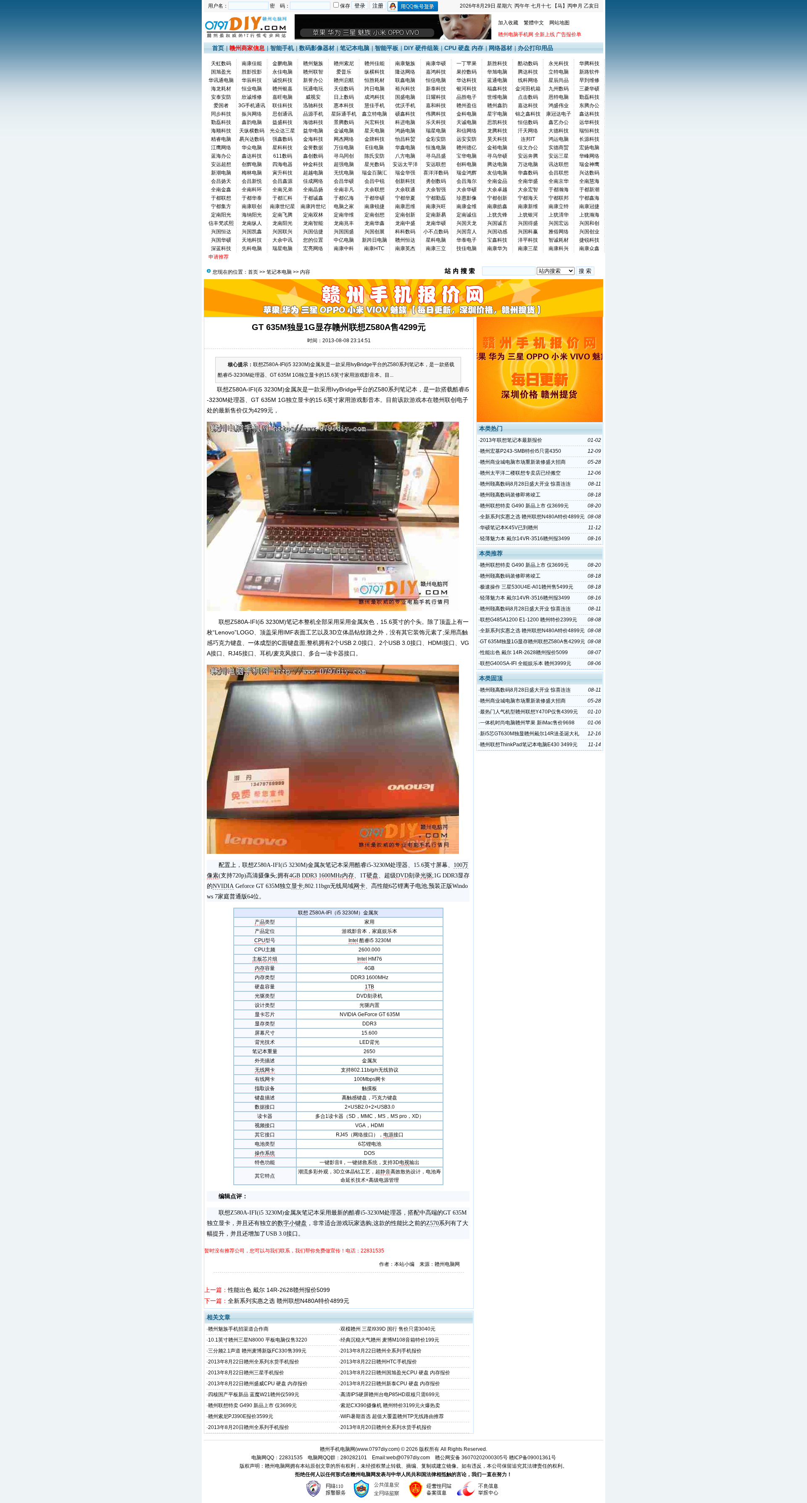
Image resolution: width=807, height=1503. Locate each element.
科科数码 (405, 232)
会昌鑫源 (282, 181)
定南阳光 (221, 215)
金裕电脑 (497, 148)
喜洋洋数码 (435, 173)
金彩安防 (436, 139)
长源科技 (589, 139)
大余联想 (374, 190)
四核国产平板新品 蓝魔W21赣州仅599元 (253, 1394)
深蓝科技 (221, 248)
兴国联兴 (282, 232)
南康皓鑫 (497, 206)
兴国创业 (589, 232)
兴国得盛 (528, 223)
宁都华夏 (405, 198)
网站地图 (559, 23)
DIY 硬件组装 (421, 48)
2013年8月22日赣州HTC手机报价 (378, 1362)
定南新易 (436, 215)
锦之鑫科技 (528, 114)
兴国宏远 (559, 223)
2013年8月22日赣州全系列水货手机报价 (253, 1362)
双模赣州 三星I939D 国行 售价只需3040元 (387, 1329)
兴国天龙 (466, 223)
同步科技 (221, 114)
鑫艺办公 (559, 122)
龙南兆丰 (344, 223)
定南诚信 (466, 215)
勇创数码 (436, 181)
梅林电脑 (252, 173)
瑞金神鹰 (589, 164)
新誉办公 (313, 80)
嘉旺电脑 (282, 97)
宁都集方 (221, 206)
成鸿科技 (374, 97)
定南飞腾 (282, 215)
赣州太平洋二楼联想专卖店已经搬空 (520, 473)
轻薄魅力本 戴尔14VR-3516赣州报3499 (525, 539)
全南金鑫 (221, 190)
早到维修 (589, 80)
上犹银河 (528, 215)
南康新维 (528, 206)
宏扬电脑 (589, 148)
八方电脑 (405, 156)
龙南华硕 (436, 223)
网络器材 (500, 48)
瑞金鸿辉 (466, 173)
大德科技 (559, 131)
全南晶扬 (313, 190)
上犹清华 (559, 215)
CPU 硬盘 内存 (463, 48)
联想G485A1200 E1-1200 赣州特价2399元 (528, 620)
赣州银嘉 (282, 89)
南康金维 (466, 206)
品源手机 (313, 114)
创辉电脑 (252, 164)
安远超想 (221, 164)
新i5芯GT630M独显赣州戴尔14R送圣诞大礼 (529, 734)
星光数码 (374, 164)
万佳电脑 (344, 148)
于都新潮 (589, 190)
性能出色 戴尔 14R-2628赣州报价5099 (279, 1289)
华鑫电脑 (405, 148)
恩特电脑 (559, 97)
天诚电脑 (466, 122)
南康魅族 (405, 63)
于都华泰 (252, 198)
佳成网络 (313, 181)
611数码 (282, 156)
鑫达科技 (589, 114)
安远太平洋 (405, 164)
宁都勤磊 (436, 198)
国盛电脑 (405, 97)
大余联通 (405, 190)
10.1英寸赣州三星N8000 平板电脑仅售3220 (257, 1340)
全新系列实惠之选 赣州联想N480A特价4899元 (288, 1300)
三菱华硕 (589, 89)
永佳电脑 (282, 72)
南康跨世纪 (313, 206)
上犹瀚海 (589, 215)
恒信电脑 (436, 80)
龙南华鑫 (374, 223)
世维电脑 (497, 97)
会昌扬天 (221, 181)
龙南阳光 (282, 223)
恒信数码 (528, 122)
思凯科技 (497, 122)
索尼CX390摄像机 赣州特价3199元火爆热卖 (390, 1405)
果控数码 (466, 72)
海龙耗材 (221, 89)
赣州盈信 (466, 105)
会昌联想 (559, 173)
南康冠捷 (589, 206)
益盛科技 (282, 122)
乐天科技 (436, 122)
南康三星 (528, 248)
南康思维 (405, 206)
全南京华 (559, 181)
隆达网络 (405, 72)
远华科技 (589, 122)
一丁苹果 (466, 63)
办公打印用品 (535, 48)
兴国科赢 (528, 232)
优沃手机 (405, 105)
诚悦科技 (282, 80)
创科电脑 (466, 164)
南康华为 (497, 248)
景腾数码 (344, 122)
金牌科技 (374, 139)
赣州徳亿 (466, 148)
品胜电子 (466, 97)
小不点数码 (435, 232)
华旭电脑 (497, 72)
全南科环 (252, 190)
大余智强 (436, 190)
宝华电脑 (466, 156)
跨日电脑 (374, 89)
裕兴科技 (405, 89)
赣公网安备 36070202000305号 (472, 1458)
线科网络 (528, 80)
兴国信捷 (313, 232)
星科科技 (282, 148)
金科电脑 (466, 114)
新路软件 (589, 72)
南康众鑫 (589, 248)
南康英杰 (405, 248)
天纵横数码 (251, 131)
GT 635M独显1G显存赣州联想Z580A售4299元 (532, 642)
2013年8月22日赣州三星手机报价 (246, 1373)
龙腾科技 (497, 131)
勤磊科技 (589, 97)
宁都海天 (528, 198)
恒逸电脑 (436, 148)
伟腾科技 (436, 114)
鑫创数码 (313, 156)
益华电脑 (313, 131)
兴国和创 (589, 223)
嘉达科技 (528, 105)
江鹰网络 (221, 148)
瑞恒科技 (589, 131)
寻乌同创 (344, 156)
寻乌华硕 (497, 156)
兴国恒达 (221, 232)
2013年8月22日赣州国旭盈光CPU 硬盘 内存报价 (395, 1373)
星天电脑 (374, 131)
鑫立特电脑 (374, 114)
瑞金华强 (405, 173)
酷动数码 (528, 63)
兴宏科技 (374, 122)
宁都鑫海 (589, 198)
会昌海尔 (466, 181)
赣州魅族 (313, 63)
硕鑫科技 (405, 114)
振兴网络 (252, 114)
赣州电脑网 (277, 1466)
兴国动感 (497, 232)
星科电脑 (436, 240)
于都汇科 (282, 198)
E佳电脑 (374, 148)
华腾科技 (589, 63)
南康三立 (436, 248)
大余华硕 (466, 190)
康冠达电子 (558, 114)
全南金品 (497, 181)
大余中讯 (282, 240)
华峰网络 (589, 156)
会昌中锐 (374, 181)
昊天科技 (497, 139)
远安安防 (466, 139)
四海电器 (282, 164)
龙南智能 (313, 223)
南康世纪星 (282, 206)
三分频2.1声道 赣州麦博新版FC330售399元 (257, 1351)
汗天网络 (528, 131)
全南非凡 (344, 190)
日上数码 (344, 97)
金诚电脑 (344, 131)
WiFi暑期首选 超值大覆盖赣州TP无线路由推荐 (392, 1416)
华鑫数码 (528, 173)
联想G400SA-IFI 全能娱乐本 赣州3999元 (525, 663)
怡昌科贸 (405, 139)
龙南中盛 (405, 223)
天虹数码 (221, 63)
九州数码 (559, 89)
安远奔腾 (528, 156)
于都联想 (221, 198)
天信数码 (344, 89)
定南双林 (313, 215)
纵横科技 (374, 72)
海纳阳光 (252, 215)
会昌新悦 (252, 181)
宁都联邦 (559, 198)
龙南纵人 (252, 223)
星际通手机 (343, 114)
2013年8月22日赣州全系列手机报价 (381, 1351)
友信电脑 (497, 173)
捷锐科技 (589, 240)
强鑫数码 (282, 139)
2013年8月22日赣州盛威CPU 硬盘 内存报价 (258, 1384)
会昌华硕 (344, 181)
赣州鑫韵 (497, 105)
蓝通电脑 (497, 80)
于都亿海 (344, 198)
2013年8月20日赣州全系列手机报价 (248, 1427)
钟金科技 (313, 164)
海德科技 (313, 122)
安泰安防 (221, 97)
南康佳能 (252, 63)
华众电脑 (252, 148)
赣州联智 (313, 72)
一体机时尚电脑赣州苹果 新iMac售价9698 (527, 723)
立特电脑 (559, 72)
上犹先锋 (497, 215)
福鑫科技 (497, 89)
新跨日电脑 (374, 240)
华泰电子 (466, 240)
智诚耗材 (559, 240)
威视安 (313, 97)
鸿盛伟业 (559, 105)
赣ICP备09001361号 (532, 1458)
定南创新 (405, 215)
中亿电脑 (344, 240)
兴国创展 (374, 232)
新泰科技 (436, 89)
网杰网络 (344, 139)
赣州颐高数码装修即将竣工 (510, 495)
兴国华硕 (221, 240)
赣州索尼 (344, 63)
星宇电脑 (497, 114)
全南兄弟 (282, 190)
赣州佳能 (374, 63)
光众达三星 (282, 131)
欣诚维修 (252, 97)
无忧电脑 (344, 173)
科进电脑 (405, 122)
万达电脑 (528, 164)
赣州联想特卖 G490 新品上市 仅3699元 (252, 1405)
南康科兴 (559, 248)
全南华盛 (528, 181)
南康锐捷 (374, 206)
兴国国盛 (344, 232)
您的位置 (313, 240)
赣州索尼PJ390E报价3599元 (240, 1416)
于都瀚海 (559, 190)
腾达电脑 (497, 164)
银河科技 (466, 89)
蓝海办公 (221, 156)
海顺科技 (221, 131)
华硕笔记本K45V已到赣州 (509, 528)
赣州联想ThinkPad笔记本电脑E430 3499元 (529, 745)
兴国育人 (466, 232)
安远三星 (559, 156)
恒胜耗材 (374, 80)
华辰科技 (252, 80)
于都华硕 (374, 198)
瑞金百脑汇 (374, 173)
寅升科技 (282, 173)
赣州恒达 (405, 240)
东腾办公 (589, 105)
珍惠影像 (466, 198)
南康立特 (559, 206)
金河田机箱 (528, 89)
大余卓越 (497, 190)
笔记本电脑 (354, 48)
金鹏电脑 (282, 63)
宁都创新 (497, 198)
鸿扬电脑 (405, 131)
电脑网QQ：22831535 (277, 1458)
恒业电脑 (252, 89)
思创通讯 (282, 114)
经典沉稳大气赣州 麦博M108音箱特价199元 (389, 1340)
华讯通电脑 (221, 80)
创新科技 (405, 181)
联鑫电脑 (405, 80)
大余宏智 (528, 190)
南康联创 (252, 206)
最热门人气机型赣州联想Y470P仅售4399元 (529, 712)
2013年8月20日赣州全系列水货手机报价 (386, 1427)
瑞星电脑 (436, 131)
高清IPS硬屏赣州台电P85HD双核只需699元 (390, 1394)
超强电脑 (344, 164)
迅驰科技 (313, 105)
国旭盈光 (221, 72)
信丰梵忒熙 (221, 223)
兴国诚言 (497, 223)
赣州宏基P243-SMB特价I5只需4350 (520, 451)
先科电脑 (252, 248)
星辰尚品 (559, 80)
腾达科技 (528, 72)
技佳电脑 (466, 248)
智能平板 (386, 48)
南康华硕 (436, 63)
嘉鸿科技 (436, 72)
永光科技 (559, 63)
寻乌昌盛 (436, 156)
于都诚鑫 (313, 198)
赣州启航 (344, 80)
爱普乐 (343, 72)
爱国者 (221, 105)
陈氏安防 (374, 156)
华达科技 (466, 80)
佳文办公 (528, 148)
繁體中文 (534, 23)
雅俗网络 (559, 232)
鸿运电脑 (559, 139)
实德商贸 (559, 148)
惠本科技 (344, 105)
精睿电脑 (221, 139)
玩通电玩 (313, 89)
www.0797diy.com (377, 1449)
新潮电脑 (221, 173)
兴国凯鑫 (252, 232)
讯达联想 (559, 164)
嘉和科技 (436, 105)
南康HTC (374, 248)
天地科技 (252, 240)
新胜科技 (497, 63)
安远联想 (436, 164)
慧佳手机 (374, 105)
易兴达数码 (251, 139)
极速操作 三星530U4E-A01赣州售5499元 (526, 587)
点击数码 (528, 97)
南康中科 (344, 248)
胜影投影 (252, 72)
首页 (218, 48)
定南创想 (374, 215)
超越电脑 (313, 173)
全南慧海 (589, 181)
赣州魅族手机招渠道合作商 (238, 1329)
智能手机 (282, 48)
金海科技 (313, 139)
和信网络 (466, 131)
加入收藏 (508, 23)
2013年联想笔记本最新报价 (511, 440)
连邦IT (528, 139)
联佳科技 (282, 105)
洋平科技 (528, 240)
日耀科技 (436, 97)
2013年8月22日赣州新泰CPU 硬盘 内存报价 (390, 1384)
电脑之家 (344, 206)
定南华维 (344, 215)
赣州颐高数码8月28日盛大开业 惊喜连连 (525, 484)
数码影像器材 (317, 48)
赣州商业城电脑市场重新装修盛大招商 (523, 462)
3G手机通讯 (251, 105)
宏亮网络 (313, 248)
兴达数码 (589, 173)
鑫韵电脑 (252, 122)
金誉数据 (313, 148)
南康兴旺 (436, 206)
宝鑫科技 (497, 240)
